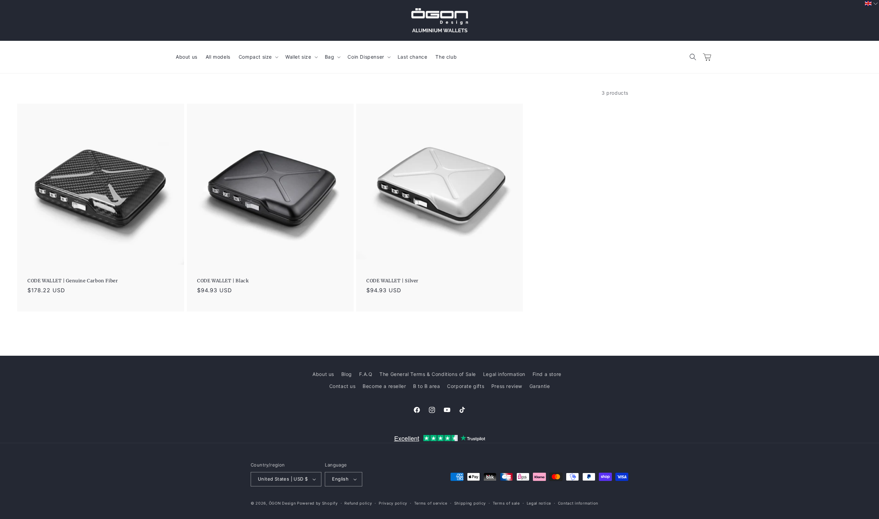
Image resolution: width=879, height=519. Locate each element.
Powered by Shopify (317, 503)
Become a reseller (384, 386)
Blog (346, 374)
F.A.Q (366, 374)
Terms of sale (506, 503)
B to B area (426, 386)
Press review (506, 386)
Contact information (578, 503)
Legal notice (539, 503)
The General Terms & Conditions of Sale (427, 374)
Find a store (547, 374)
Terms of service (430, 503)
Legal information (504, 374)
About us (323, 374)
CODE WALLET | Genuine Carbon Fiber (72, 281)
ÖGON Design (282, 503)
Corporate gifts (465, 386)
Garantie (539, 386)
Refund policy (358, 503)
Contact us (342, 386)
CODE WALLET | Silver (392, 281)
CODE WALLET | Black (223, 281)
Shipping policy (470, 503)
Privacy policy (393, 503)
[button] (692, 56)
